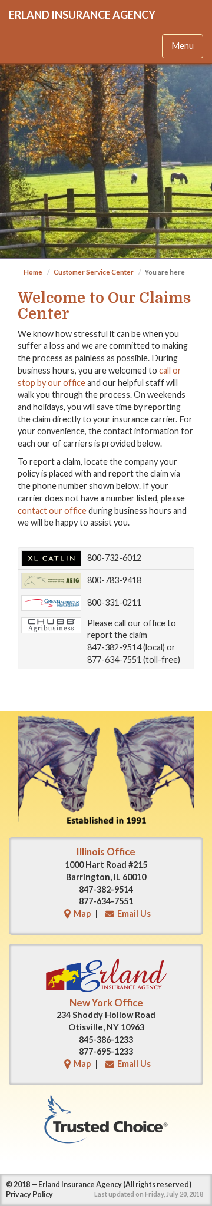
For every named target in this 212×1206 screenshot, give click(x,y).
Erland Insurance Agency (80, 1184)
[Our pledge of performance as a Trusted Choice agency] (106, 1119)
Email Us (134, 913)
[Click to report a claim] (51, 558)
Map (82, 913)
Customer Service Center (94, 272)
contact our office (52, 510)
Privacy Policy (29, 1194)
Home (33, 272)
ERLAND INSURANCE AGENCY (82, 14)
